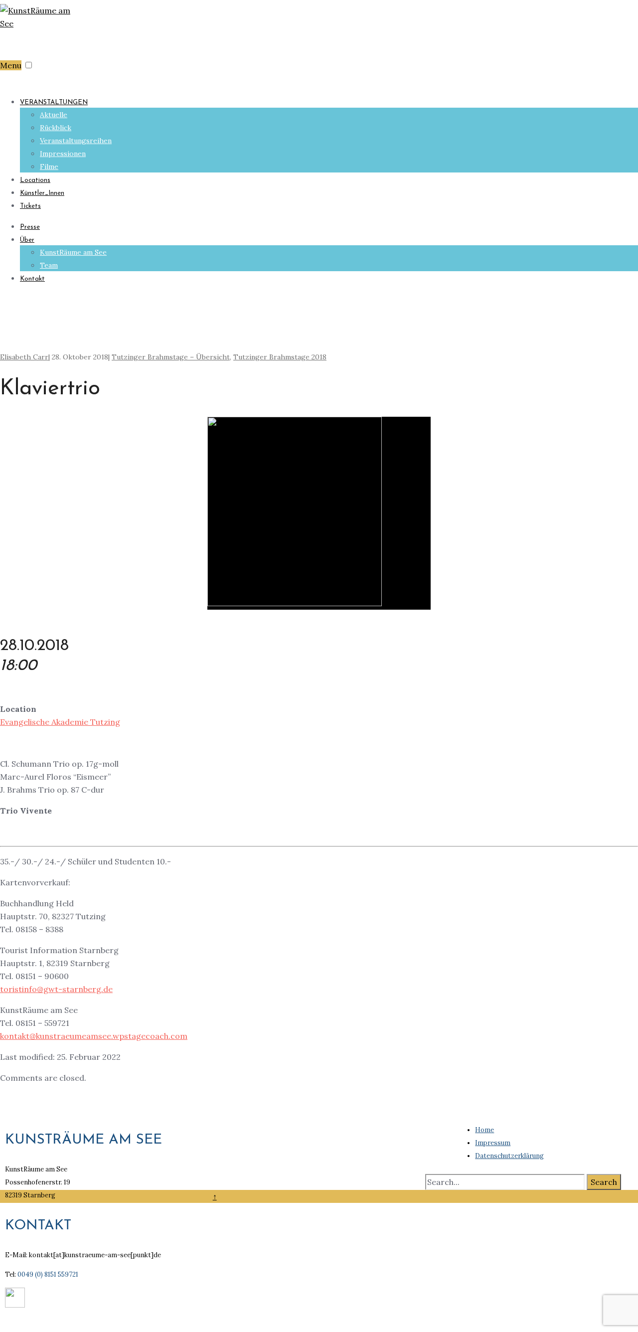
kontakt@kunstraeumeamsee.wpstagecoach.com (93, 1036)
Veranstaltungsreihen (76, 140)
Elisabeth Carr (24, 356)
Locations (35, 180)
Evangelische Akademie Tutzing (60, 722)
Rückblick (55, 127)
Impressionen (63, 153)
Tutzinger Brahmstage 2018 (279, 356)
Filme (49, 166)
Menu (10, 65)
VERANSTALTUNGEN (54, 102)
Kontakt (32, 279)
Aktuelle (53, 114)
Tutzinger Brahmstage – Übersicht (171, 356)
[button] (28, 65)
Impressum (492, 1143)
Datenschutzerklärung (509, 1156)
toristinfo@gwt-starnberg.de (56, 989)
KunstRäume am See (73, 252)
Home (484, 1130)
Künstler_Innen (42, 193)
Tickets (30, 206)
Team (49, 265)
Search (604, 1182)
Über (27, 240)
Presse (30, 227)
